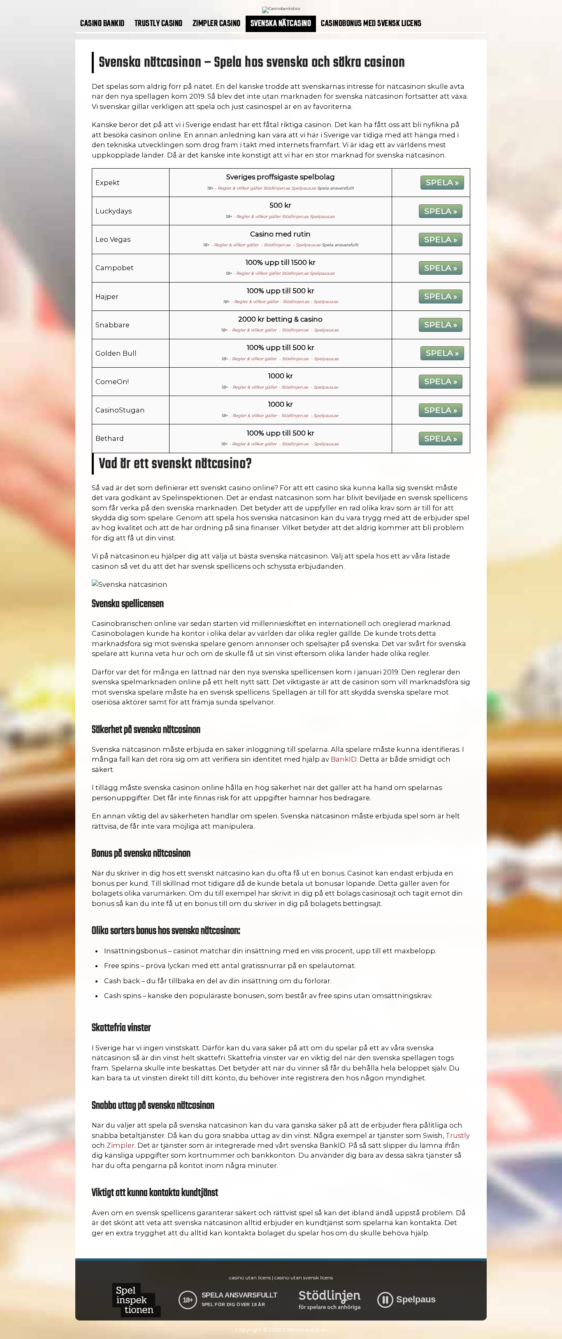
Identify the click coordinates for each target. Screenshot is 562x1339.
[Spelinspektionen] (136, 1300)
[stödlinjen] (329, 1300)
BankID (344, 759)
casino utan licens (250, 1277)
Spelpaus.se (303, 188)
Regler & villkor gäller (240, 188)
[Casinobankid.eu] (281, 8)
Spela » (442, 182)
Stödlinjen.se (276, 188)
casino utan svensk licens (303, 1277)
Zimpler (121, 1145)
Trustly (458, 1135)
